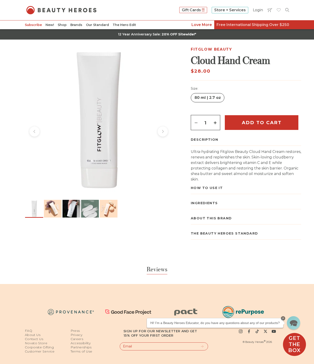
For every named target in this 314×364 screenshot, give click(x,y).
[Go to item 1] (34, 208)
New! (50, 25)
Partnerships (81, 347)
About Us (33, 335)
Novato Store (36, 343)
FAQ (28, 331)
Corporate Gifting (39, 347)
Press (75, 331)
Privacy (76, 335)
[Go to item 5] (108, 208)
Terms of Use (81, 351)
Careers (77, 339)
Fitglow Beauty (211, 49)
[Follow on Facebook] (249, 331)
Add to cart (262, 122)
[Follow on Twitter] (265, 331)
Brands (76, 25)
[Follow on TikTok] (257, 331)
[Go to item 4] (90, 208)
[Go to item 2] (52, 208)
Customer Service (40, 351)
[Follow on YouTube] (273, 331)
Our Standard (97, 25)
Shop (62, 25)
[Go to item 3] (71, 208)
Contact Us (34, 339)
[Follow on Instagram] (240, 331)
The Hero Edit (124, 25)
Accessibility (81, 343)
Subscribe (33, 25)
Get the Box (294, 344)
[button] (293, 323)
